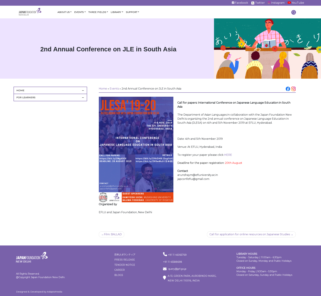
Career (119, 269)
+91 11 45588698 (172, 261)
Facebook (241, 2)
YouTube (297, 2)
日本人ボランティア (124, 254)
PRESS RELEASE (124, 259)
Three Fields (97, 12)
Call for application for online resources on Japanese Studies (249, 234)
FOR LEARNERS (25, 97)
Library (116, 12)
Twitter (259, 2)
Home (103, 88)
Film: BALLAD (113, 234)
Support (131, 12)
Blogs (118, 275)
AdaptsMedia (54, 291)
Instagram (277, 2)
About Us (64, 12)
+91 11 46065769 (177, 254)
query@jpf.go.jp (177, 268)
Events (79, 12)
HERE (228, 154)
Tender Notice (124, 264)
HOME (20, 90)
